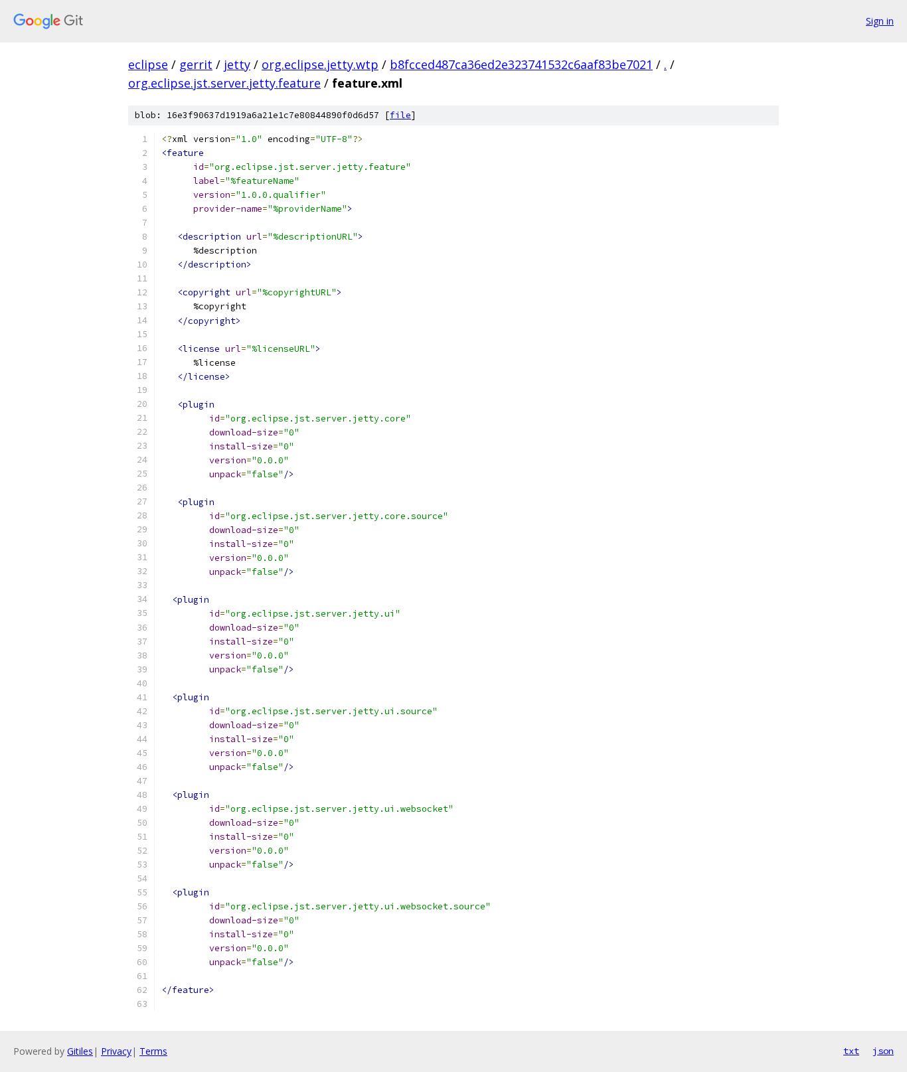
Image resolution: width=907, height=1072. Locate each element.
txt (851, 1051)
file (400, 115)
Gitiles (80, 1051)
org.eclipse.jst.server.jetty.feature (224, 83)
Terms (153, 1051)
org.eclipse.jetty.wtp (320, 64)
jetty (237, 64)
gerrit (195, 64)
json (883, 1051)
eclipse (148, 64)
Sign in (880, 21)
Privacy (116, 1051)
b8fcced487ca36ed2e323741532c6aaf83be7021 (521, 64)
